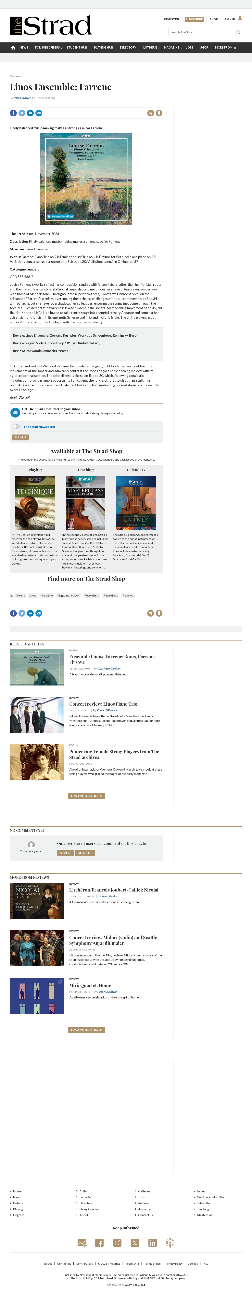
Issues (201, 1191)
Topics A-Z (132, 1263)
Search (238, 32)
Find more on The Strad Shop (86, 578)
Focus (73, 745)
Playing (35, 469)
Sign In (229, 19)
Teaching (85, 469)
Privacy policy (174, 1263)
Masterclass (205, 1215)
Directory (86, 1203)
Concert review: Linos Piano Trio (103, 704)
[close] (162, 104)
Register (171, 19)
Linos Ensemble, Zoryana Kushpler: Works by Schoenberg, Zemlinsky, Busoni (82, 335)
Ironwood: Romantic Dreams (46, 351)
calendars (108, 459)
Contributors (84, 1263)
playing (56, 459)
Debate (18, 1203)
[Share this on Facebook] (13, 113)
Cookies (192, 1263)
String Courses (89, 1209)
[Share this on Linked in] (30, 113)
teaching (71, 459)
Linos (33, 595)
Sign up (20, 437)
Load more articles (86, 796)
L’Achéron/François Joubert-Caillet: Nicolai (113, 890)
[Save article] (159, 113)
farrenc (20, 595)
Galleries (144, 1191)
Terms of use (152, 1263)
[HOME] (13, 47)
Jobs (141, 1197)
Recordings (91, 595)
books (81, 459)
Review (74, 650)
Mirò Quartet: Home (90, 985)
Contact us (145, 1215)
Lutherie (85, 1197)
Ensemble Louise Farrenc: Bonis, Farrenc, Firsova (112, 659)
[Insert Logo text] (51, 34)
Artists (84, 1191)
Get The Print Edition (211, 1197)
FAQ (205, 1263)
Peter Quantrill (107, 991)
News (17, 1197)
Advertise (144, 1209)
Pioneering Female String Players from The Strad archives (114, 754)
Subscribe (194, 19)
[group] (224, 47)
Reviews (16, 76)
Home (17, 1191)
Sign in (110, 104)
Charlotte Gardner (109, 668)
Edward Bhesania (107, 710)
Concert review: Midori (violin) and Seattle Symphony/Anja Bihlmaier (113, 940)
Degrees (18, 1215)
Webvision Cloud (135, 1284)
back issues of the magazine (137, 459)
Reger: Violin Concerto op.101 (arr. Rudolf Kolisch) (62, 343)
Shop (214, 19)
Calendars (136, 469)
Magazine (47, 595)
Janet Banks (109, 896)
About (84, 1215)
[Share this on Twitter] (21, 113)
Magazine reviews (68, 595)
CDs (98, 459)
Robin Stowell (22, 97)
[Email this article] (38, 113)
